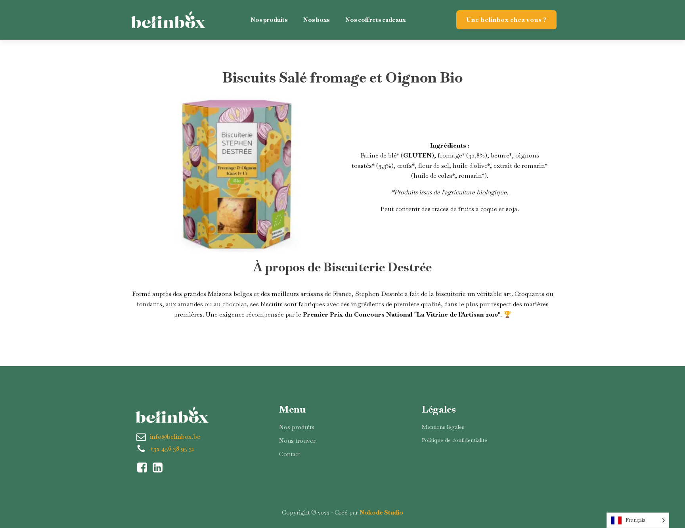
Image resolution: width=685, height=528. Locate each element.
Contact (289, 454)
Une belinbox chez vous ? (506, 19)
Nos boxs (316, 19)
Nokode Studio (381, 512)
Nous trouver (297, 440)
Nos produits (269, 19)
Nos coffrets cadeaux (375, 19)
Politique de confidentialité (454, 440)
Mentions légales (443, 426)
